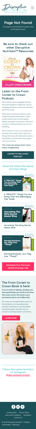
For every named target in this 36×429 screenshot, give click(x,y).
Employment (11, 413)
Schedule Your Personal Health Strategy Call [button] (18, 266)
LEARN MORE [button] (11, 318)
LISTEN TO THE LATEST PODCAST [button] (18, 155)
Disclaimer (27, 415)
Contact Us (18, 418)
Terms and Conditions (13, 415)
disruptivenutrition (19, 375)
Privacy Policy (24, 413)
